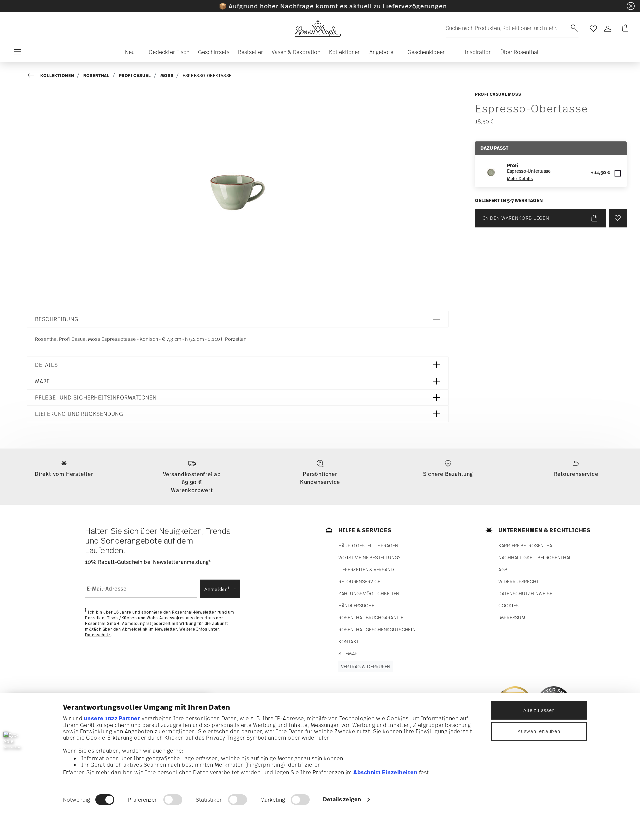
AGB (502, 569)
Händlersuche (356, 605)
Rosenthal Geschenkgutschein (376, 629)
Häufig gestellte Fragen (368, 545)
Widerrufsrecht (518, 581)
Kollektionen (57, 75)
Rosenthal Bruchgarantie (370, 617)
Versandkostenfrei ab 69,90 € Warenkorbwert (192, 482)
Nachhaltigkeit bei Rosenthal (535, 557)
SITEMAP (348, 653)
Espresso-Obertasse (207, 75)
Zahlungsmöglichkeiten (368, 593)
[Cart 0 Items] (624, 28)
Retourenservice (576, 474)
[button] (127, 53)
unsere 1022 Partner (112, 718)
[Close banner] (631, 6)
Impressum (511, 617)
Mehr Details (520, 178)
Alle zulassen (539, 710)
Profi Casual (135, 75)
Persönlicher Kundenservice (320, 478)
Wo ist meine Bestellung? (369, 557)
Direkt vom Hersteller (64, 474)
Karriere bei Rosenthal (526, 545)
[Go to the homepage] (317, 28)
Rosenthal (96, 75)
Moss (166, 75)
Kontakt (348, 641)
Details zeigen (342, 799)
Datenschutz (98, 635)
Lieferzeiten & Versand (366, 569)
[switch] (172, 799)
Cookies (508, 605)
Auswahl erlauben (539, 731)
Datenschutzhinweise (525, 593)
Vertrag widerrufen (365, 666)
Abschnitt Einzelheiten (385, 772)
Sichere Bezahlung (448, 474)
